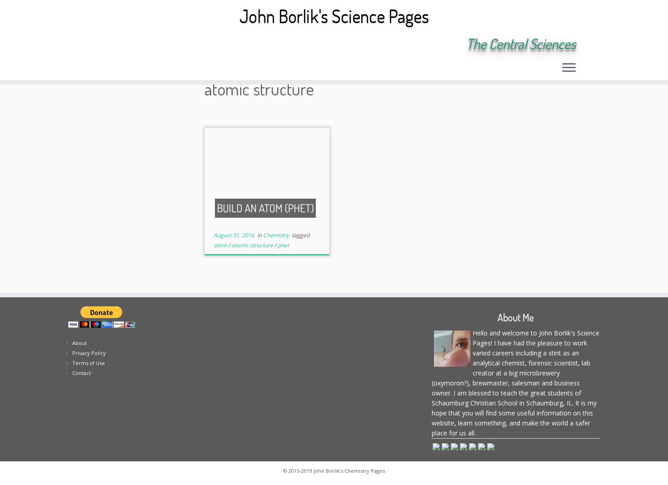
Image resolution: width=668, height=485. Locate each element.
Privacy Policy (89, 353)
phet (283, 245)
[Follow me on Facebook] (137, 44)
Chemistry (276, 235)
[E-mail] (113, 44)
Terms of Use (88, 363)
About (79, 343)
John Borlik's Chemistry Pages (349, 470)
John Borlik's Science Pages (334, 16)
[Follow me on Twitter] (125, 44)
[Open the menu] (569, 68)
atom (221, 245)
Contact (81, 373)
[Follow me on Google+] (150, 44)
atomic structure (252, 245)
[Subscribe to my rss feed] (101, 44)
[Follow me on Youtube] (162, 44)
